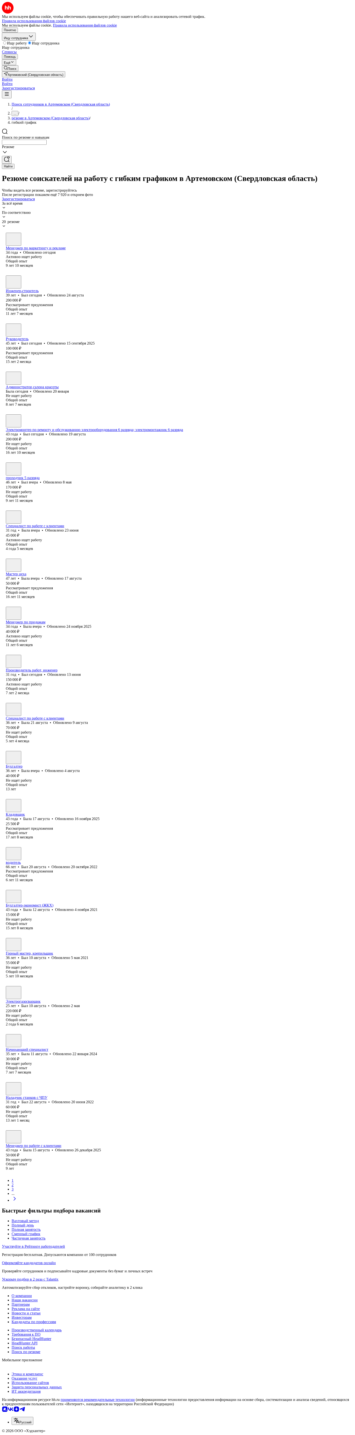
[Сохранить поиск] (7, 160)
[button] (7, 79)
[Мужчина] (13, 239)
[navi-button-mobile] (7, 94)
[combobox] (24, 142)
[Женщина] (13, 378)
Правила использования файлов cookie (85, 25)
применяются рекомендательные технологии (98, 1400)
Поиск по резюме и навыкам (25, 137)
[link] (10, 68)
